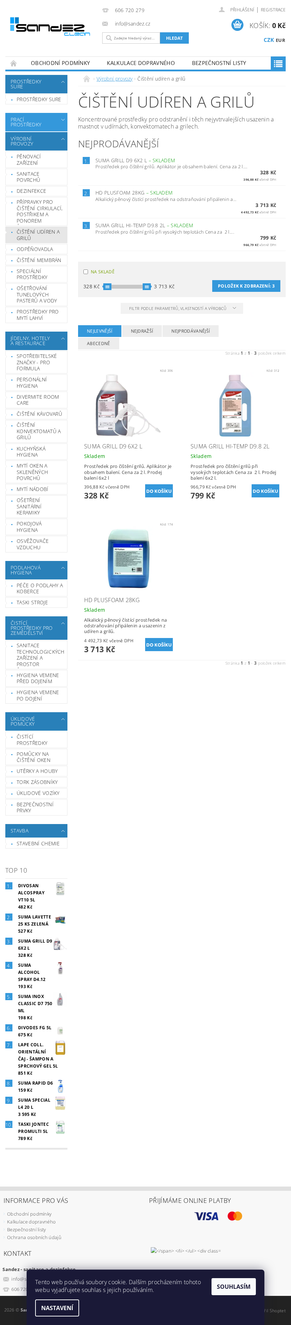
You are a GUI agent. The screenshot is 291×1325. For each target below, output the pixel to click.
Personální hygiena (32, 382)
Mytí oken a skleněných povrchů (32, 471)
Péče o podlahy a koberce (40, 588)
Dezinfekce (31, 190)
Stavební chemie (38, 843)
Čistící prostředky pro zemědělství (32, 628)
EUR (280, 40)
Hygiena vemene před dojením (38, 678)
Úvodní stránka (13, 63)
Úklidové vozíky (38, 793)
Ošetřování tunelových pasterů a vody (37, 294)
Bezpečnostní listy (219, 62)
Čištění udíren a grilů (38, 234)
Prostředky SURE (26, 84)
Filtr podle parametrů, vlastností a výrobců (178, 308)
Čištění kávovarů (39, 413)
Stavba (19, 830)
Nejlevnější (99, 331)
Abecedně (98, 343)
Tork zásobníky (37, 782)
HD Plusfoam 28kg (133, 192)
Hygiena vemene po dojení (38, 695)
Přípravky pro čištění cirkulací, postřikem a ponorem (40, 211)
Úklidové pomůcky (23, 721)
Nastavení (57, 1308)
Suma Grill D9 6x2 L (135, 160)
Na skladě (103, 272)
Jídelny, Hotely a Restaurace (30, 341)
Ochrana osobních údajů (34, 1237)
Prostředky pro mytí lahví (38, 314)
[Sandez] (51, 28)
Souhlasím (234, 1287)
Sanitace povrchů (28, 177)
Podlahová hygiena (25, 570)
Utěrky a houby (37, 771)
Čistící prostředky (32, 739)
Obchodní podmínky (60, 62)
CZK (269, 39)
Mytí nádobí (33, 489)
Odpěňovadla (35, 249)
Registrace (273, 10)
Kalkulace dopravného (141, 62)
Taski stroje (32, 602)
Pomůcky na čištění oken (33, 757)
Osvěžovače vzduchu (33, 544)
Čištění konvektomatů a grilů (39, 431)
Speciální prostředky (32, 274)
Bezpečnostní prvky (35, 807)
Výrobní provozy (22, 141)
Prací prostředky (26, 122)
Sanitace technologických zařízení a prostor (41, 654)
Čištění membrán (39, 260)
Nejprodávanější (190, 331)
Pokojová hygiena (29, 526)
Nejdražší (142, 331)
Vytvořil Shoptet (269, 1311)
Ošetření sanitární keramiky (29, 506)
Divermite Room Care (38, 400)
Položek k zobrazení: (246, 286)
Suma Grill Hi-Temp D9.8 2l (144, 225)
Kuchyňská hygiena (31, 451)
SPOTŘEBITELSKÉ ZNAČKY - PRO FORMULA (37, 362)
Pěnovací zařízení (29, 159)
